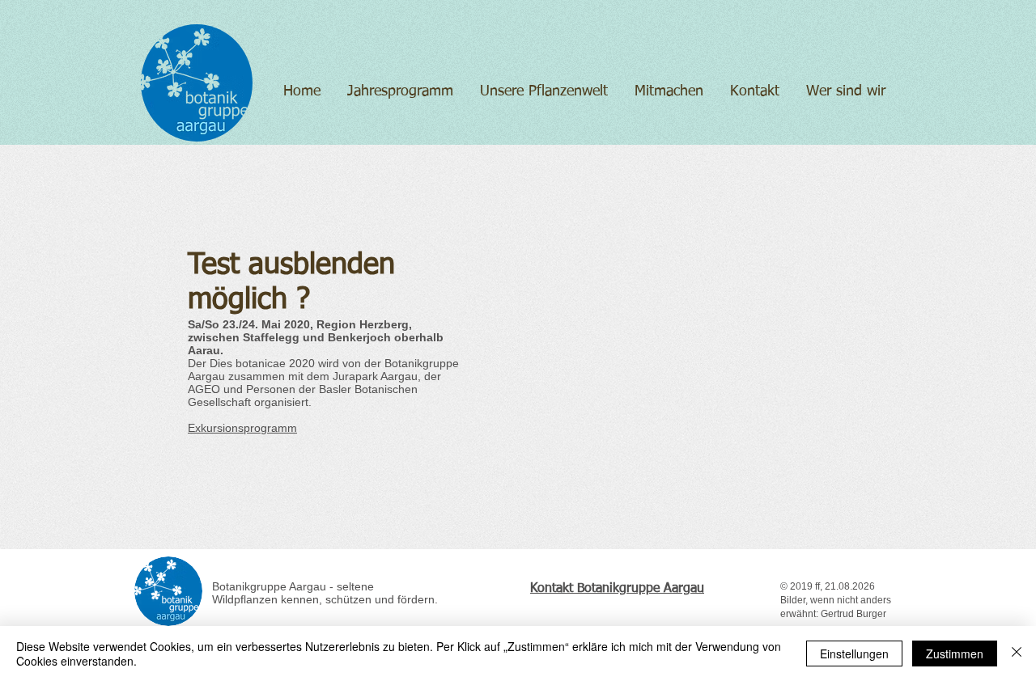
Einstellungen (854, 653)
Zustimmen (954, 653)
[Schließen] (1016, 653)
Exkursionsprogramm (242, 427)
